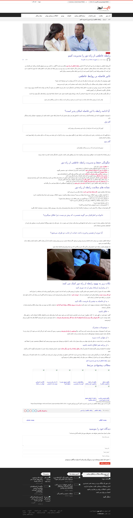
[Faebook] (109, 500)
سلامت (101, 16)
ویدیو (62, 16)
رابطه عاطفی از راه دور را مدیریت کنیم (96, 360)
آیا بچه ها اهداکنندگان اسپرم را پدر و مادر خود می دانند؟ (36, 498)
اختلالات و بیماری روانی (51, 16)
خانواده (69, 16)
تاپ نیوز (108, 16)
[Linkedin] (28, 411)
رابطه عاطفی (97, 410)
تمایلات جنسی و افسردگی (65, 493)
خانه (109, 19)
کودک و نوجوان (41, 512)
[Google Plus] (30, 411)
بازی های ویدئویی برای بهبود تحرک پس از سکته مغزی (36, 479)
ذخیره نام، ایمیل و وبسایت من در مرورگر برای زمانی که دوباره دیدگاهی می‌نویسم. (87, 459)
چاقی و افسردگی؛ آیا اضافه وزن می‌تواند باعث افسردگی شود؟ (63, 478)
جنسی (24, 512)
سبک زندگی (39, 16)
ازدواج (104, 19)
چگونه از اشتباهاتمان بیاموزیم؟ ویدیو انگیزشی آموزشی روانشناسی (36, 489)
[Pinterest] (25, 411)
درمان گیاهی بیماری (80, 16)
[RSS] (105, 500)
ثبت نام (34, 1)
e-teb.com (101, 513)
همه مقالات (52, 510)
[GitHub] (28, 1)
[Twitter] (26, 1)
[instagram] (23, 1)
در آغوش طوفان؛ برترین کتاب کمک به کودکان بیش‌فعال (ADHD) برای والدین (64, 486)
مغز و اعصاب (92, 16)
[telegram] (25, 1)
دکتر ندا (83, 59)
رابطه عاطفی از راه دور (86, 410)
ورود (39, 1)
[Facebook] (30, 1)
